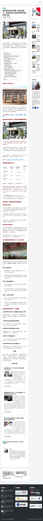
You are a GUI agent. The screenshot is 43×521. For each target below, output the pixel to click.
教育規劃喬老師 (11, 519)
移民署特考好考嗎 (9, 441)
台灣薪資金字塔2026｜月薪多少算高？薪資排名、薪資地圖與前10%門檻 (8, 511)
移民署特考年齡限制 (15, 441)
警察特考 (21, 114)
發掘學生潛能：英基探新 (34, 490)
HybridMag (40, 519)
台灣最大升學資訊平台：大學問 (21, 490)
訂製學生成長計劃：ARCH (35, 495)
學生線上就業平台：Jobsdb (20, 501)
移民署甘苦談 (5, 443)
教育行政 (12, 114)
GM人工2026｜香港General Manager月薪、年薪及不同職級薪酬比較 (8, 496)
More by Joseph (12, 460)
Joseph (5, 19)
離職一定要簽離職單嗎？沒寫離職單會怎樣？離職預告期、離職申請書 (8, 501)
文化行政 (16, 114)
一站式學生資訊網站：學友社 (20, 496)
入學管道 (4, 8)
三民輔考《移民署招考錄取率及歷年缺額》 (15, 159)
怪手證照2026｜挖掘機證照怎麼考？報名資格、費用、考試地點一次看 (8, 491)
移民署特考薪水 (21, 441)
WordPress (34, 519)
